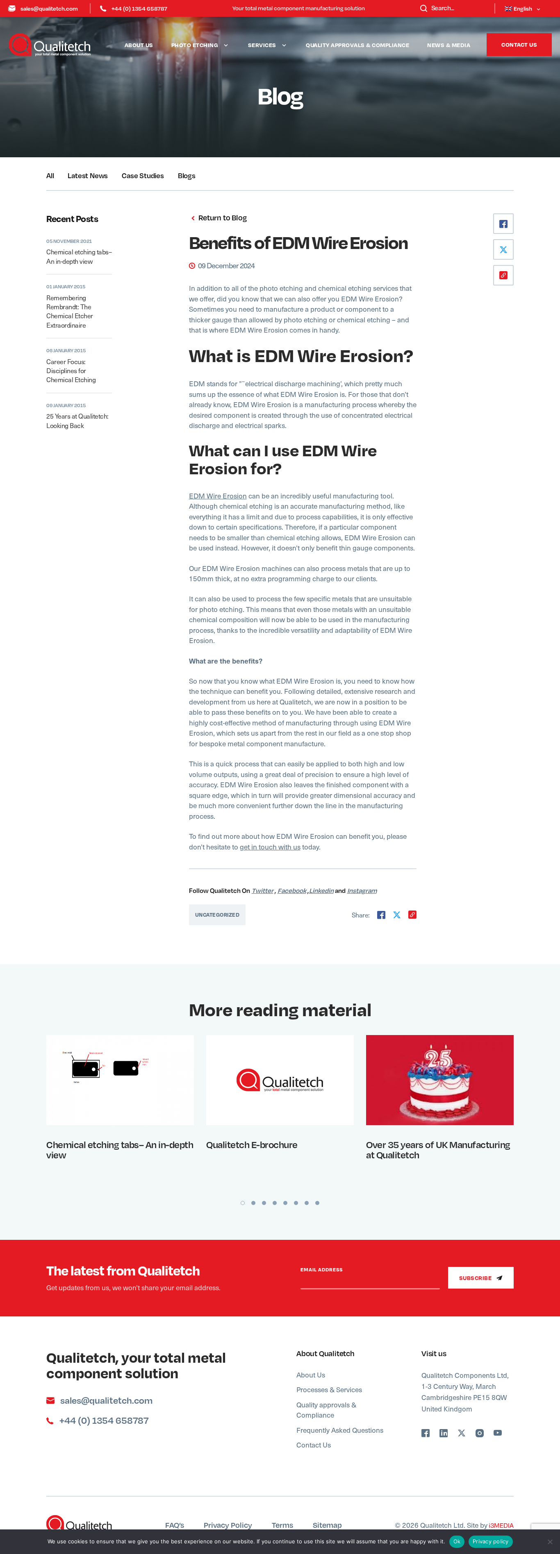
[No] (550, 1542)
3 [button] (264, 1203)
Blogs (187, 175)
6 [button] (296, 1203)
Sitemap (327, 1524)
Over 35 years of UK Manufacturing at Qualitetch (438, 1149)
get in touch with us (270, 847)
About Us (139, 44)
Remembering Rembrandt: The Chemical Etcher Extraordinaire (69, 311)
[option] (120, 1111)
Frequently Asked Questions (339, 1430)
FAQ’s (174, 1524)
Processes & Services (329, 1389)
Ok (457, 1541)
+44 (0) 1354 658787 (139, 8)
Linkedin (321, 890)
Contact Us (519, 44)
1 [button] (243, 1203)
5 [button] (285, 1203)
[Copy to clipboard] (412, 915)
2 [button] (253, 1203)
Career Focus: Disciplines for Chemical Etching (71, 370)
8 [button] (317, 1203)
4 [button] (275, 1203)
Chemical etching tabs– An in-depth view (79, 256)
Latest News (88, 175)
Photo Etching (195, 44)
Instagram (362, 890)
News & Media (448, 44)
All (50, 175)
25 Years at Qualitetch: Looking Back (77, 420)
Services (262, 44)
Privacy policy (491, 1541)
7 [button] (307, 1203)
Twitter (262, 890)
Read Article (115, 1079)
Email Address (321, 1270)
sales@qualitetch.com (49, 8)
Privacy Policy (228, 1524)
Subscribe (476, 1277)
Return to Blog (221, 217)
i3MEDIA (500, 1525)
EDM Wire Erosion (218, 496)
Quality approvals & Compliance (357, 44)
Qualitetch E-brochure (252, 1144)
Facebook (292, 890)
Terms (282, 1524)
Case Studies (143, 175)
